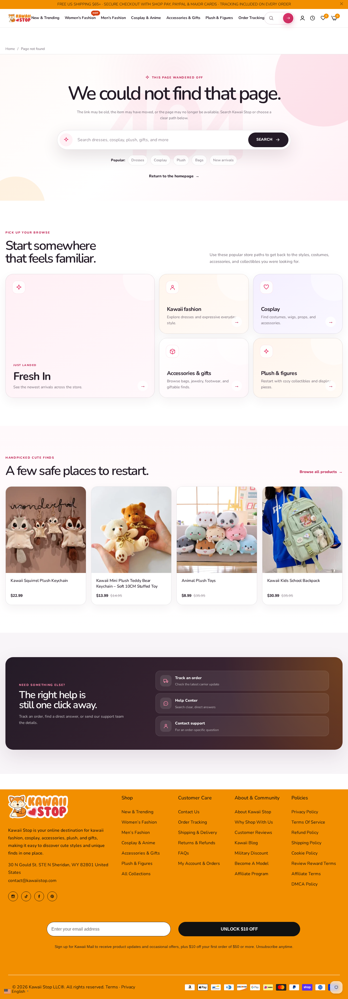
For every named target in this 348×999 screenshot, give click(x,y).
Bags (199, 160)
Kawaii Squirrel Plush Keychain (39, 580)
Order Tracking (192, 822)
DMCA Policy (304, 884)
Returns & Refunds (196, 843)
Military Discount (251, 853)
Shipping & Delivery (197, 833)
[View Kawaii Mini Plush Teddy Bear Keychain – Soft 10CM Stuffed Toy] (131, 530)
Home (10, 49)
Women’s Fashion (139, 822)
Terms (111, 987)
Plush (181, 160)
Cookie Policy (304, 853)
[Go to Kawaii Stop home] (19, 18)
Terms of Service (308, 822)
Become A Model (252, 863)
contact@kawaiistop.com (32, 881)
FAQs (183, 853)
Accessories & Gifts (141, 853)
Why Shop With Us (254, 822)
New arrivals (223, 160)
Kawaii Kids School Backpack (293, 580)
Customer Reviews (253, 833)
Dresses (137, 160)
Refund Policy (304, 833)
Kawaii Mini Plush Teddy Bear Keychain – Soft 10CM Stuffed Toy (127, 583)
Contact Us (189, 812)
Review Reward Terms (313, 863)
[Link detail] (13, 896)
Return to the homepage (174, 176)
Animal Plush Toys (199, 580)
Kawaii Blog (246, 843)
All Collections (136, 874)
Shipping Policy (306, 843)
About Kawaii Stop (253, 812)
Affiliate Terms (306, 874)
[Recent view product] (312, 18)
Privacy (128, 987)
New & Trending (137, 812)
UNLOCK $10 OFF (239, 929)
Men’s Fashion (136, 833)
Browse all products (321, 471)
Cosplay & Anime (138, 843)
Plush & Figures (137, 863)
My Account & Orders (199, 863)
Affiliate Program (251, 874)
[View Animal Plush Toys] (217, 530)
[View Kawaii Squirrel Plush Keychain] (46, 530)
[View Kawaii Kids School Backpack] (302, 530)
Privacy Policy (304, 812)
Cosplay (160, 160)
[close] (341, 4)
